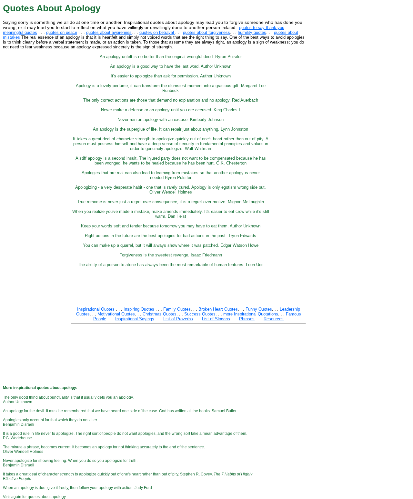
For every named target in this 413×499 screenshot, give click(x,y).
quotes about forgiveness (206, 32)
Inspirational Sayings (134, 318)
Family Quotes (177, 309)
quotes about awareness (109, 32)
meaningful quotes (20, 32)
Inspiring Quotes (139, 309)
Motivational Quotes (116, 314)
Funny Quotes (259, 309)
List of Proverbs (178, 318)
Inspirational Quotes (96, 309)
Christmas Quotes (159, 314)
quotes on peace (61, 32)
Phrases (247, 318)
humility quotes (252, 32)
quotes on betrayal (157, 32)
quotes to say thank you (261, 27)
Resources (274, 318)
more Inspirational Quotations (250, 314)
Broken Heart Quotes (218, 309)
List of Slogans (216, 318)
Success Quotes (200, 314)
